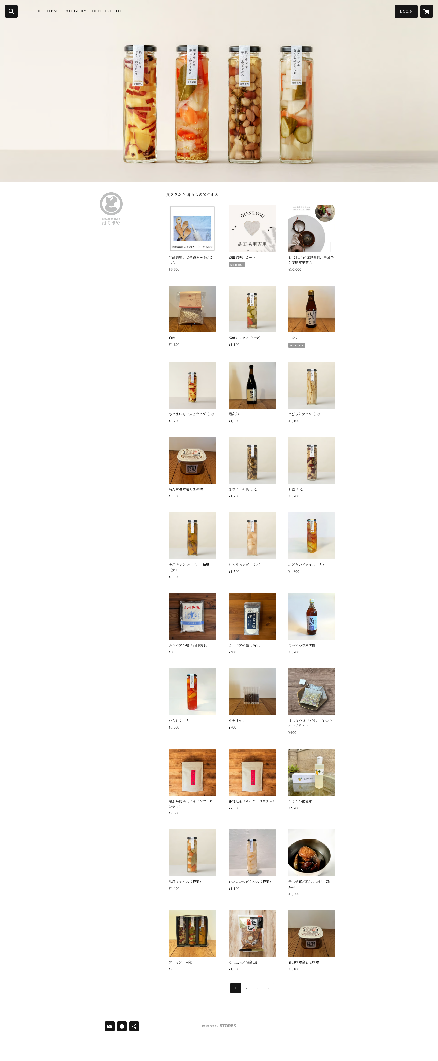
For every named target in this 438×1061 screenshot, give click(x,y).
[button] (406, 11)
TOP (37, 11)
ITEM (52, 11)
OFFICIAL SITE (107, 11)
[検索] (11, 11)
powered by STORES (219, 1027)
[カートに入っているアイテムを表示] (426, 11)
